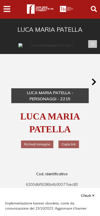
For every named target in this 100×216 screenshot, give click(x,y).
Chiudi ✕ (88, 195)
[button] (94, 82)
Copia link (69, 144)
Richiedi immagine (37, 144)
